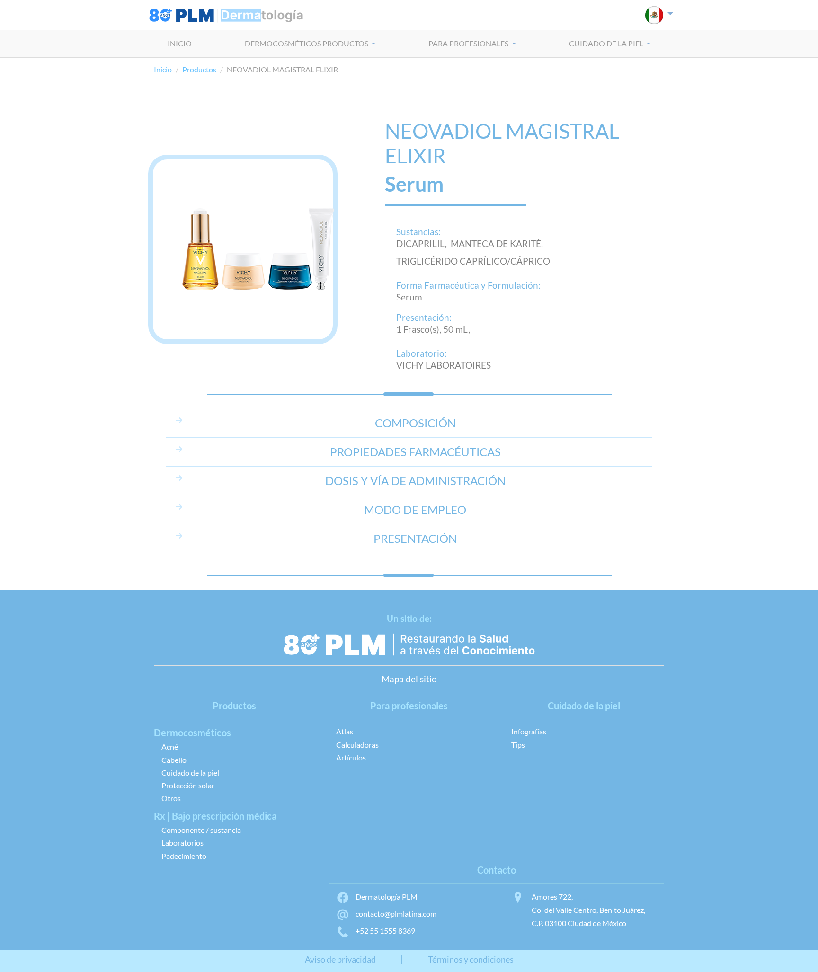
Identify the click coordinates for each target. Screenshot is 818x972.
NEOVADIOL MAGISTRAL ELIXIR (502, 143)
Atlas (344, 731)
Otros (171, 798)
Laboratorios (182, 842)
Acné (169, 746)
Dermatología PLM (387, 896)
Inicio (163, 69)
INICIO (180, 43)
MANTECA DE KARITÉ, (499, 243)
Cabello (174, 759)
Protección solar (187, 785)
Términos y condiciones (471, 959)
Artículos (351, 757)
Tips (518, 744)
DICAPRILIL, (423, 243)
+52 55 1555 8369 (385, 930)
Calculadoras (357, 744)
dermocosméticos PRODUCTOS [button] (307, 43)
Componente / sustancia (201, 829)
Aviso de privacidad (340, 959)
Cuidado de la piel (190, 772)
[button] (659, 15)
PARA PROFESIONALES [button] (469, 43)
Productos (199, 69)
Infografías (528, 731)
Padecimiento (183, 855)
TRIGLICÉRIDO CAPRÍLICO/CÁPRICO (473, 261)
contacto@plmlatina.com (396, 913)
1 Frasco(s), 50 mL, (433, 329)
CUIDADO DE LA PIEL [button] (607, 43)
